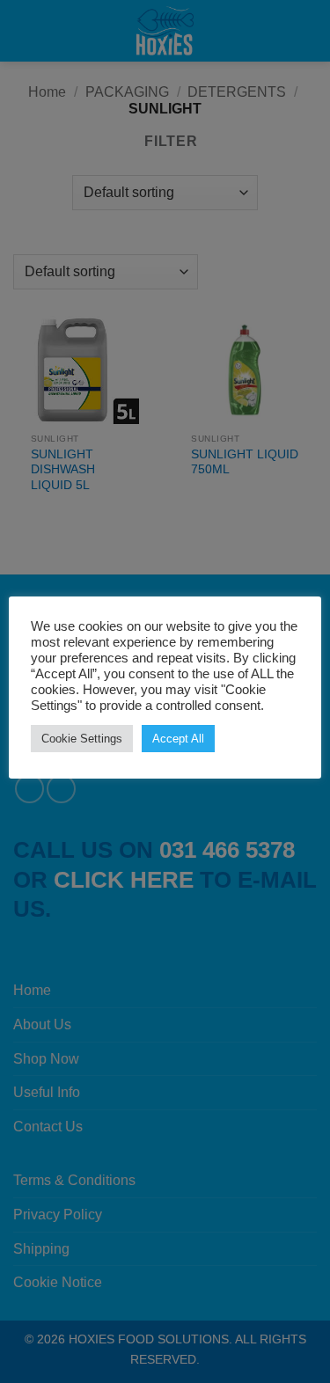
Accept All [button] (178, 738)
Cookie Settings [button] (81, 738)
